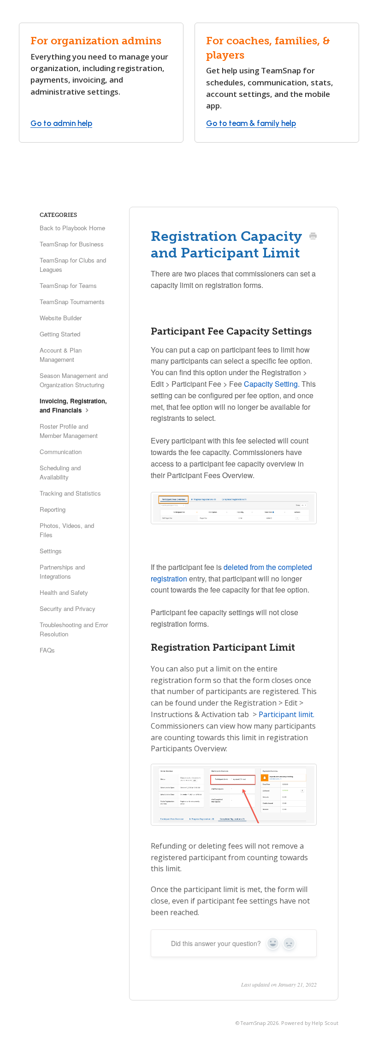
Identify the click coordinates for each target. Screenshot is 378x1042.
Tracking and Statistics (70, 493)
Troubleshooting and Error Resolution (74, 629)
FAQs (47, 650)
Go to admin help (61, 123)
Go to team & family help (251, 123)
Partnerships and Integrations (62, 572)
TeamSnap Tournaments (72, 301)
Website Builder (61, 317)
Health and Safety (64, 592)
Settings (51, 550)
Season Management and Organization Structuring (74, 380)
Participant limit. (286, 714)
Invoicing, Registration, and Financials (73, 405)
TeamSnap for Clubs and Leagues (73, 265)
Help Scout (325, 1022)
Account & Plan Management (61, 355)
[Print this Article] (313, 237)
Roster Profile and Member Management (69, 431)
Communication (61, 451)
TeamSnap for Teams (68, 285)
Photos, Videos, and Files (67, 530)
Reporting (52, 509)
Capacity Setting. (272, 383)
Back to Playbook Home (72, 227)
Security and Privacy (67, 608)
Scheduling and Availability (60, 472)
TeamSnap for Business (72, 244)
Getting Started (60, 333)
